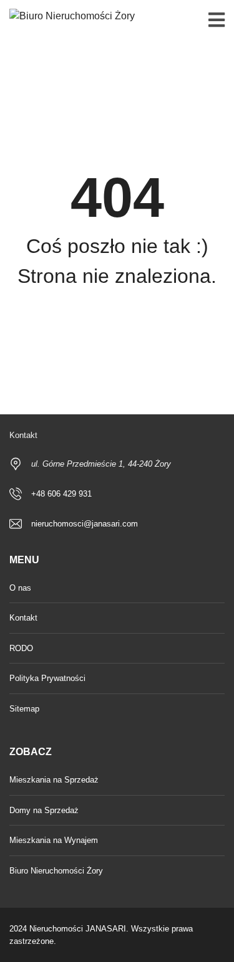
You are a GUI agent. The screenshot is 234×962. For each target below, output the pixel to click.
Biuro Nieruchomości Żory (56, 870)
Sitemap (24, 708)
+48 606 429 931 (61, 493)
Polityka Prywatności (47, 678)
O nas (20, 588)
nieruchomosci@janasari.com (84, 523)
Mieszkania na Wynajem (53, 840)
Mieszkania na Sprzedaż (54, 779)
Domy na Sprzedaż (44, 810)
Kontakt (23, 617)
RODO (21, 648)
